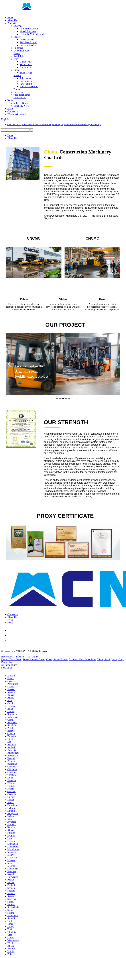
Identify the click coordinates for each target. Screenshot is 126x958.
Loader (17, 37)
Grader (17, 53)
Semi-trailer (25, 67)
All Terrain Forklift (29, 86)
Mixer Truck (26, 64)
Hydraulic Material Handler (33, 34)
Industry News (21, 103)
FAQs (10, 108)
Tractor (17, 89)
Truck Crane (26, 72)
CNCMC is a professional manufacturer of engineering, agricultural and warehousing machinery (54, 124)
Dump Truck (26, 61)
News (10, 100)
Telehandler (25, 78)
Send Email (6, 667)
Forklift (17, 75)
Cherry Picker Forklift (57, 659)
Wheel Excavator (28, 31)
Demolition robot (22, 50)
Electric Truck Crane (11, 659)
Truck (16, 59)
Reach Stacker (27, 81)
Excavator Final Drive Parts (82, 659)
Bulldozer (18, 48)
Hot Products (7, 656)
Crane (16, 70)
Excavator (18, 26)
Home (10, 17)
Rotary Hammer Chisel (34, 659)
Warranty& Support (16, 114)
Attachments (20, 97)
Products (11, 23)
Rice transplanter (22, 94)
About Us (12, 20)
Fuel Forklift (26, 83)
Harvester (18, 92)
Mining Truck (103, 659)
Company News (21, 105)
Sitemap (20, 656)
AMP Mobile (32, 656)
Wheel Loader (26, 39)
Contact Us (12, 111)
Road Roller (19, 56)
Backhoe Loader (28, 45)
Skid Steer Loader (28, 42)
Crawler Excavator (29, 28)
